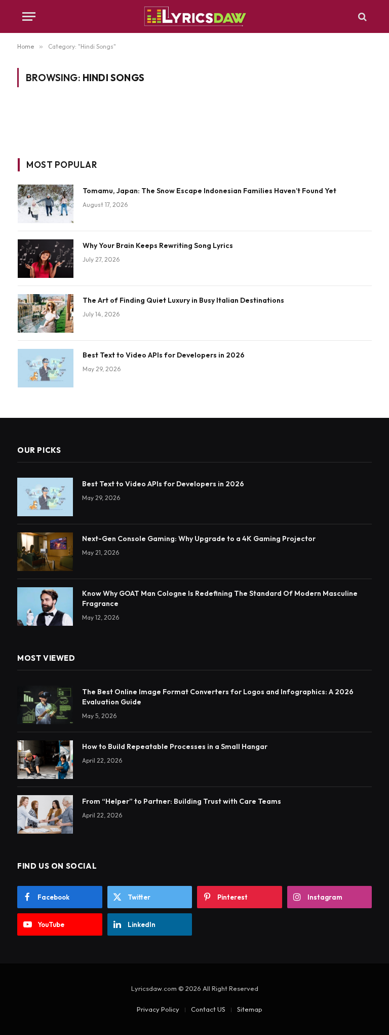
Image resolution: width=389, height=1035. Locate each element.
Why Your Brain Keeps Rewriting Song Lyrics (158, 245)
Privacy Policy (158, 1009)
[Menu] (28, 16)
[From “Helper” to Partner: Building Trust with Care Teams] (45, 814)
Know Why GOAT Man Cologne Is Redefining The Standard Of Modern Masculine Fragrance (220, 598)
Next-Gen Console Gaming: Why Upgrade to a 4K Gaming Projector (199, 538)
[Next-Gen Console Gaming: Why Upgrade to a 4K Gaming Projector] (45, 551)
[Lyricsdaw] (194, 16)
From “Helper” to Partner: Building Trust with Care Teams (181, 801)
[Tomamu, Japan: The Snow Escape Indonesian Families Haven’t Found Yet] (45, 204)
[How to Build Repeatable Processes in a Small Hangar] (45, 759)
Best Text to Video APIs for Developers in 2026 (164, 355)
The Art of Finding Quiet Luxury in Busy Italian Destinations (183, 300)
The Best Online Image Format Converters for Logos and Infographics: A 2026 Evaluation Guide (218, 696)
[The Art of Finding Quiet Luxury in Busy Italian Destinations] (45, 313)
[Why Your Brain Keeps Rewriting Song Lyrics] (45, 258)
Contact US (208, 1009)
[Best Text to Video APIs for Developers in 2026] (45, 368)
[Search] (361, 16)
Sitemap (249, 1009)
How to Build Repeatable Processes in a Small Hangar (174, 746)
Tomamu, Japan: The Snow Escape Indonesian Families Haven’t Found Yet (209, 190)
